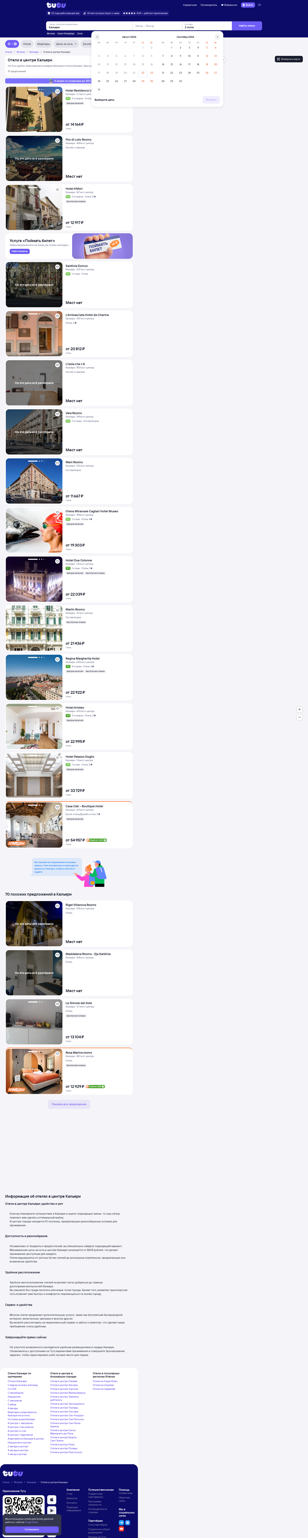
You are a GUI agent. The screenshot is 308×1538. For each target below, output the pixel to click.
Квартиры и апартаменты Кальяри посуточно (22, 1414)
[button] (51, 1499)
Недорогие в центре (19, 1442)
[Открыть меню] (260, 5)
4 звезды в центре (18, 1450)
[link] (20, 251)
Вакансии (72, 1498)
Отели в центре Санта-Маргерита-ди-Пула (63, 1432)
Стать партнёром (97, 1524)
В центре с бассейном (20, 1427)
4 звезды (13, 1408)
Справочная (190, 4)
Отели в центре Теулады (64, 1407)
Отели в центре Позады (63, 1448)
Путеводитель (209, 4)
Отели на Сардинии (104, 1388)
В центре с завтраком (20, 1423)
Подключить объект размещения (99, 1531)
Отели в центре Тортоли (64, 1388)
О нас (70, 1493)
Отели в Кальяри (17, 1381)
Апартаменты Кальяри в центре (26, 1438)
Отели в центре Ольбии (63, 1381)
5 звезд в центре (17, 1454)
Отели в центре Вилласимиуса (67, 1392)
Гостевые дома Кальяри (21, 1419)
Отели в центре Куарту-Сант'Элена (63, 1439)
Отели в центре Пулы (62, 1444)
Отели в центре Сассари (64, 1411)
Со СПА (12, 1388)
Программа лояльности (94, 1503)
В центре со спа (17, 1430)
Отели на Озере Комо (105, 1381)
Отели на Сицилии (103, 1385)
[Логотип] (56, 5)
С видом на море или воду (23, 1385)
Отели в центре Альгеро (64, 1385)
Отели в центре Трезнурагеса (67, 1403)
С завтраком (15, 1400)
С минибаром (15, 1392)
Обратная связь (124, 1499)
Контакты (72, 1502)
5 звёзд (12, 1404)
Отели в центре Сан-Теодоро (67, 1415)
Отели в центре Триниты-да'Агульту (64, 1398)
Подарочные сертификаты (95, 1495)
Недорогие (14, 1396)
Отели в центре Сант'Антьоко (67, 1419)
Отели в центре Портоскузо (66, 1452)
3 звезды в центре (18, 1446)
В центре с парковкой (20, 1434)
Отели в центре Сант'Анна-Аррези (65, 1425)
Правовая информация (74, 1509)
